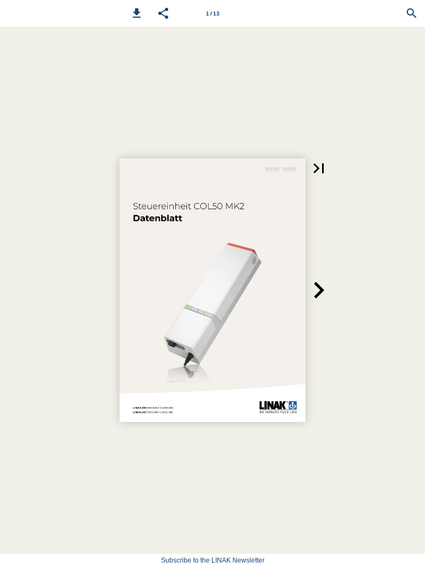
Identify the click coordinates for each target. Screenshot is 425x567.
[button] (136, 13)
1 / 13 (213, 14)
